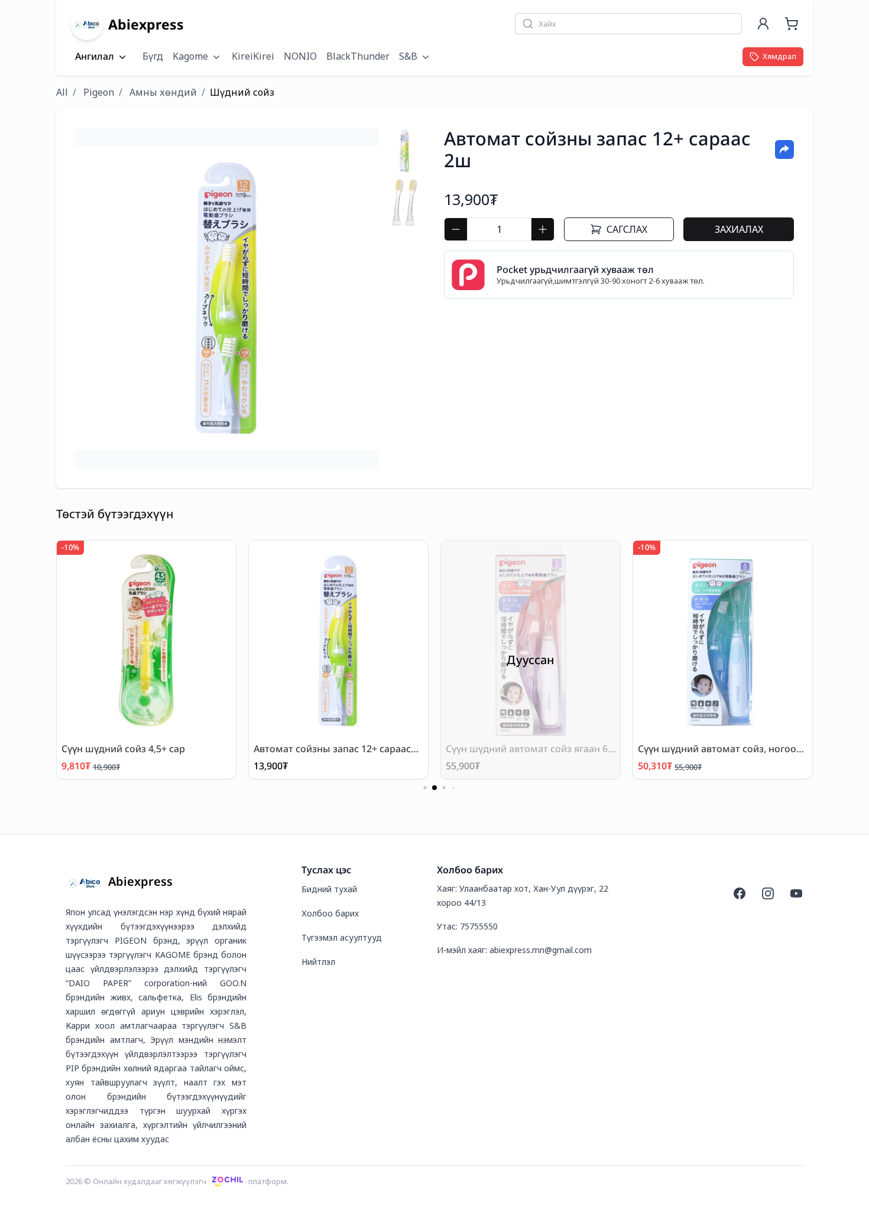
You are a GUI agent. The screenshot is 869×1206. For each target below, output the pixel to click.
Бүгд (152, 56)
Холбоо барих (330, 913)
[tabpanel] (227, 298)
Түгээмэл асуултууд (341, 937)
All (62, 92)
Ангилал (94, 57)
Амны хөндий (163, 92)
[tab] (404, 151)
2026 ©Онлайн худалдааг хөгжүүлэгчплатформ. (177, 1181)
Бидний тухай (329, 889)
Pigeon (98, 92)
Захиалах (739, 229)
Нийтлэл (318, 961)
